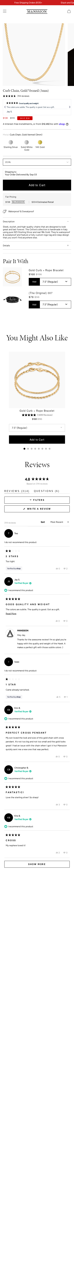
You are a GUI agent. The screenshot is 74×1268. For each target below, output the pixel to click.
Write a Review (45, 509)
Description (9, 221)
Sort (43, 522)
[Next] (69, 107)
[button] (16, 96)
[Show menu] (4, 11)
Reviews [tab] (17, 492)
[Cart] (69, 11)
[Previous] (4, 107)
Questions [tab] (47, 492)
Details (6, 245)
